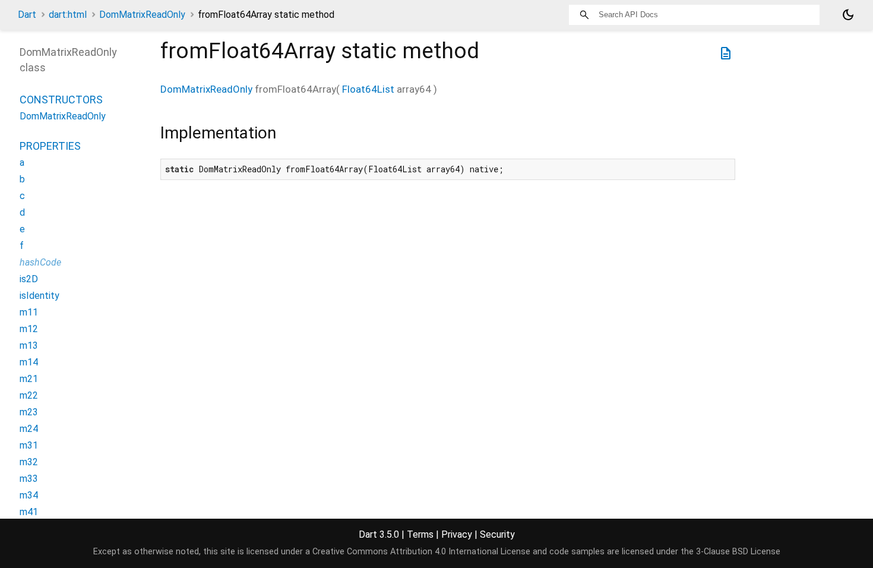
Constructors (61, 99)
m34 (29, 495)
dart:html (68, 14)
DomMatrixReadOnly (142, 14)
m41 (29, 511)
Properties (50, 146)
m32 (29, 462)
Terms (420, 534)
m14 (29, 362)
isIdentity (39, 295)
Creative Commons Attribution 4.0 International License (421, 552)
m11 (29, 312)
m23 (29, 412)
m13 (29, 345)
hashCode (40, 262)
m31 (29, 445)
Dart (27, 14)
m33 (29, 478)
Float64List (368, 89)
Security (497, 534)
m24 (29, 428)
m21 (29, 378)
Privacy (456, 534)
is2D (29, 279)
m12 (29, 329)
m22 (29, 395)
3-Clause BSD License (738, 552)
